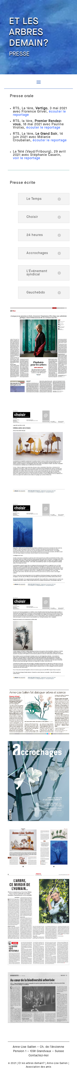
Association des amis (38, 1067)
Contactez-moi (39, 1055)
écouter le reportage (50, 140)
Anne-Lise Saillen (57, 1063)
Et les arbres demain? (31, 1063)
